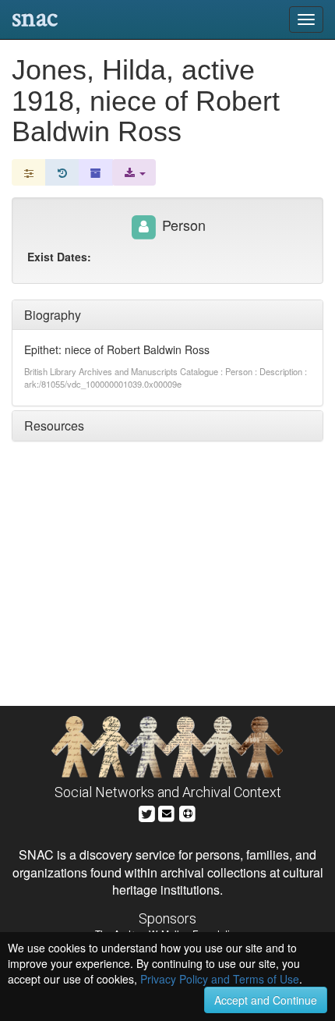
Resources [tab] (54, 425)
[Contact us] (166, 811)
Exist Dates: (59, 256)
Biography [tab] (52, 315)
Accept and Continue (265, 1000)
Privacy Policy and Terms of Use (219, 979)
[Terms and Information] (187, 811)
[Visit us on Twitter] (147, 811)
